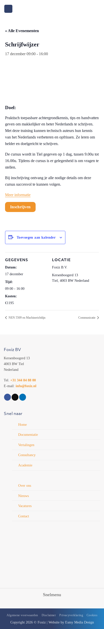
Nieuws (23, 496)
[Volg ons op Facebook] (7, 397)
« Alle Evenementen (22, 31)
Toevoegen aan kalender (36, 237)
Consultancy (27, 455)
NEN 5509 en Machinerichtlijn (26, 317)
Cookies (92, 615)
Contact (23, 516)
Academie (25, 465)
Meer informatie (18, 195)
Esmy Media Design (79, 622)
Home (22, 425)
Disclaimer (49, 615)
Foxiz (42, 622)
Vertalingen (26, 445)
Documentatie (28, 435)
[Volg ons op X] (15, 397)
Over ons (24, 485)
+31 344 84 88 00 (23, 380)
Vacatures (25, 506)
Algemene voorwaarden (22, 615)
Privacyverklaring (71, 615)
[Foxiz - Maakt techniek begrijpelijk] (52, 8)
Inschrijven (20, 207)
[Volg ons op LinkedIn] (22, 397)
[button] (8, 9)
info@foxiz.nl (26, 386)
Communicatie (87, 317)
